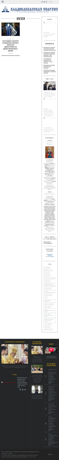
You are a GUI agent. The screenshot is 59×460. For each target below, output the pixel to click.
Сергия (51, 206)
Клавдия (47, 168)
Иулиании (53, 178)
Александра (48, 171)
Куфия (53, 171)
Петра (53, 216)
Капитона (52, 204)
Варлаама (46, 206)
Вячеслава (47, 207)
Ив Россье (46, 272)
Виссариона (47, 210)
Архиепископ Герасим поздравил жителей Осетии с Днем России (50, 49)
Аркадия (52, 214)
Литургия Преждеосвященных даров (49, 310)
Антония (50, 209)
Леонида (47, 224)
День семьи (47, 275)
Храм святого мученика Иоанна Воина (48, 315)
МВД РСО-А (47, 326)
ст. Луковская (47, 288)
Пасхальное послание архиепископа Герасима (49, 66)
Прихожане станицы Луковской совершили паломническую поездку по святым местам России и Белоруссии (52, 392)
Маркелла (52, 215)
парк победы (47, 306)
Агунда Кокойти (48, 270)
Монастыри (47, 280)
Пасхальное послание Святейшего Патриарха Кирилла (50, 71)
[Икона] (49, 158)
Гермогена (47, 214)
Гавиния (46, 167)
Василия (47, 173)
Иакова (50, 216)
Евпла (52, 163)
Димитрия (47, 213)
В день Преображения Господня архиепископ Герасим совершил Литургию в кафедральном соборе (52, 422)
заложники (47, 267)
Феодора (51, 172)
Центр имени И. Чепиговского (48, 242)
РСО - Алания (47, 324)
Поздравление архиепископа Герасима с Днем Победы (48, 61)
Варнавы (52, 211)
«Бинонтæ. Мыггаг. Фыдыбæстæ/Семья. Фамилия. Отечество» (49, 284)
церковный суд (48, 295)
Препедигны (50, 169)
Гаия (46, 165)
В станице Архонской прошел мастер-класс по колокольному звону (37, 397)
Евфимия (47, 211)
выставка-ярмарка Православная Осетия (48, 320)
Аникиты (46, 200)
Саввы (52, 213)
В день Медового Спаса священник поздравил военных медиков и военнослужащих (52, 438)
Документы (49, 43)
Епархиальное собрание (47, 301)
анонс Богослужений (49, 278)
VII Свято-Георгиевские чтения (49, 292)
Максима (52, 168)
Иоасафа (52, 207)
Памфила (47, 204)
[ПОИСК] (57, 2)
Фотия (52, 198)
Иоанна (54, 181)
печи (45, 297)
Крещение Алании (48, 304)
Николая (46, 225)
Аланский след (48, 329)
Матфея (53, 210)
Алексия (48, 220)
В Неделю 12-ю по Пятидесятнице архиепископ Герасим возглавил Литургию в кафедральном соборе (37, 359)
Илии (54, 206)
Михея (53, 209)
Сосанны (46, 164)
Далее (11, 53)
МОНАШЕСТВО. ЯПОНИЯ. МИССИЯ (51, 357)
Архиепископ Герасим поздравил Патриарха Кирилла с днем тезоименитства (49, 54)
